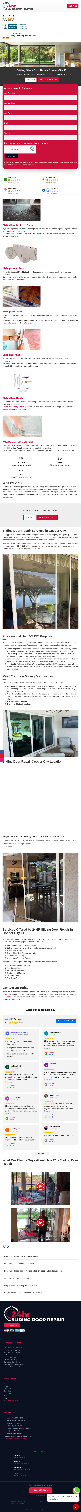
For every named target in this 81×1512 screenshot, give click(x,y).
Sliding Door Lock (12, 355)
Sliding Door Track (12, 311)
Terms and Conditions (42, 1509)
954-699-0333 (8, 997)
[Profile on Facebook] (2, 752)
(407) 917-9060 (17, 1426)
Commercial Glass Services (12, 1362)
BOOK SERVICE (12, 1325)
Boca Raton (7, 1393)
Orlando (6, 1386)
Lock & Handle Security (11, 1355)
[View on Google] (46, 1033)
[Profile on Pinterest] (2, 756)
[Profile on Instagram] (2, 760)
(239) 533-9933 (21, 1420)
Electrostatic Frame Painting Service (15, 1367)
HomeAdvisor (50, 177)
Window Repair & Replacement (13, 1364)
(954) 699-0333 (19, 1418)
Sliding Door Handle (13, 398)
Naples (6, 1384)
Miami (6, 1398)
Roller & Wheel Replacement (13, 1350)
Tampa (6, 1396)
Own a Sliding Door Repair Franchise (15, 1439)
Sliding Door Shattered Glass (18, 225)
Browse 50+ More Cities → (12, 1400)
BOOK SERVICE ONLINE (48, 80)
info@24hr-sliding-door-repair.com (23, 36)
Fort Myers (7, 1388)
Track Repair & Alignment (12, 1352)
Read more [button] (48, 1048)
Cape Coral (7, 1391)
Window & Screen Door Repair (18, 442)
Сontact (15, 407)
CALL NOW (31, 80)
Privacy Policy (29, 1509)
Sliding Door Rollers (13, 268)
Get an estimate (40, 1495)
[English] (4, 38)
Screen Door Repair (10, 1357)
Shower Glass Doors (10, 1360)
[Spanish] (7, 38)
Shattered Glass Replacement (13, 1348)
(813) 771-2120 (16, 1423)
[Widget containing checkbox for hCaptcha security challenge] (20, 149)
